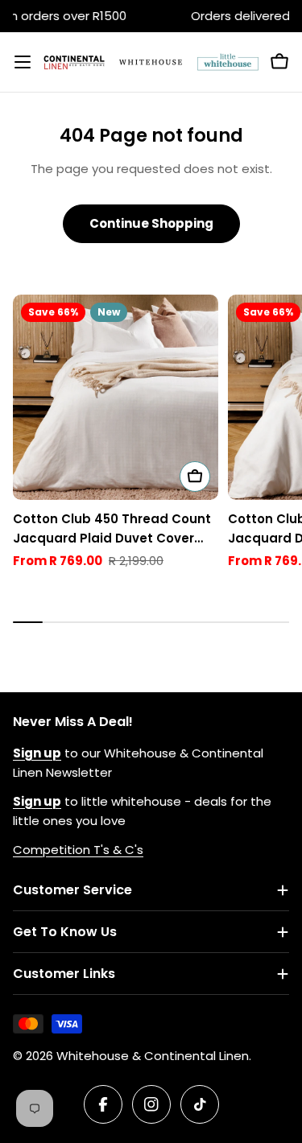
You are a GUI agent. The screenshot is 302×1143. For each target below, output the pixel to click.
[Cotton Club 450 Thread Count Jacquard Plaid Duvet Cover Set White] (115, 397)
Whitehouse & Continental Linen (152, 1055)
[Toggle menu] (22, 62)
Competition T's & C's (78, 849)
